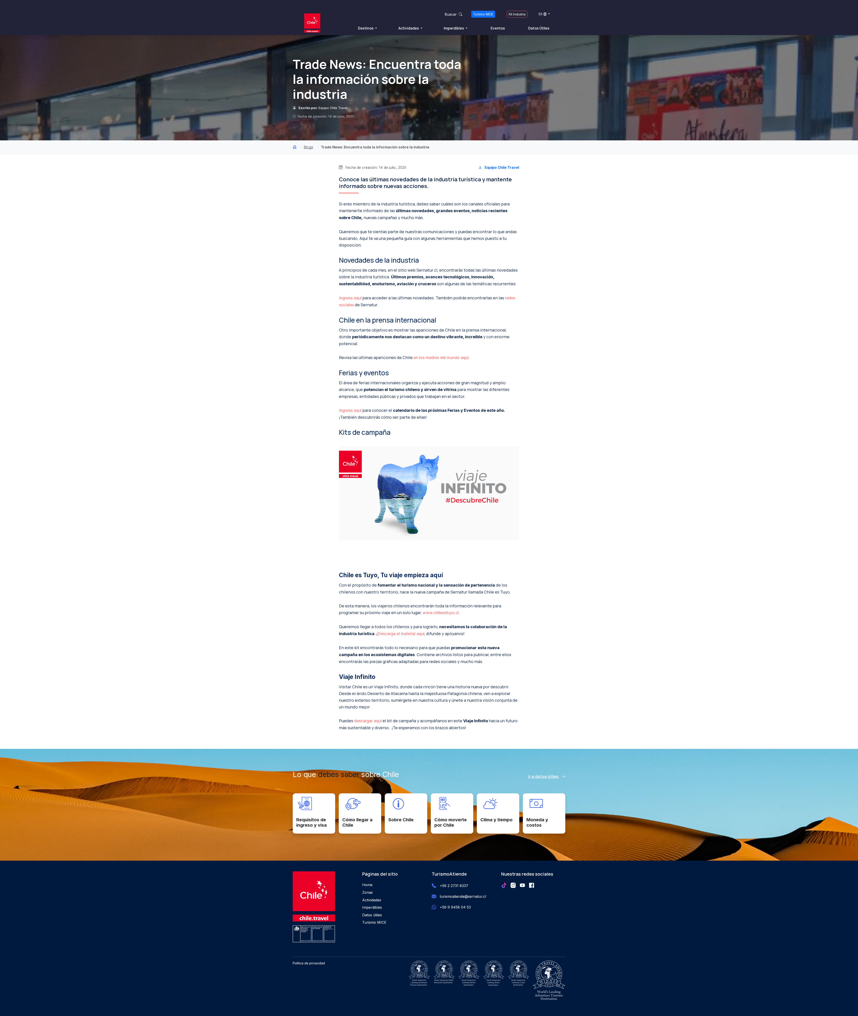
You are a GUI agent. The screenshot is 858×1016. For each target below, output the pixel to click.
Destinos (366, 28)
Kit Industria (517, 14)
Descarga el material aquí (401, 633)
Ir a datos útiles (543, 776)
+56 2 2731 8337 (454, 885)
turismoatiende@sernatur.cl (463, 896)
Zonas (367, 892)
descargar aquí (368, 720)
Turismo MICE (483, 14)
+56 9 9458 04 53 (455, 907)
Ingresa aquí (350, 298)
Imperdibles (454, 28)
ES (541, 14)
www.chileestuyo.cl (441, 612)
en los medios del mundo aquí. (442, 357)
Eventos (498, 28)
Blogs (308, 147)
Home (367, 885)
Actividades (409, 28)
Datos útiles (372, 915)
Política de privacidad (309, 963)
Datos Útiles (538, 28)
